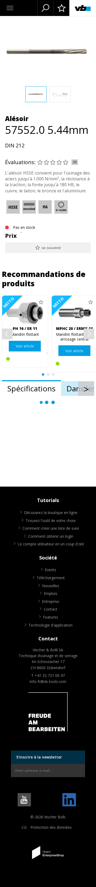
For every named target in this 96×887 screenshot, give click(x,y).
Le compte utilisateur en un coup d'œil (51, 543)
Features (50, 617)
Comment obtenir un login (50, 536)
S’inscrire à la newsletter (39, 757)
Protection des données (51, 827)
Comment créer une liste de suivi (50, 528)
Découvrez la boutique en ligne (50, 512)
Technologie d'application (51, 625)
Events (50, 569)
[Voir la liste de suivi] (61, 8)
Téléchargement (51, 577)
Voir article (25, 346)
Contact (50, 609)
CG (24, 827)
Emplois (50, 593)
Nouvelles (50, 585)
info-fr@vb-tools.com (48, 681)
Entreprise (50, 601)
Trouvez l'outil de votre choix (50, 520)
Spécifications (31, 388)
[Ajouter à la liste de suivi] (41, 302)
